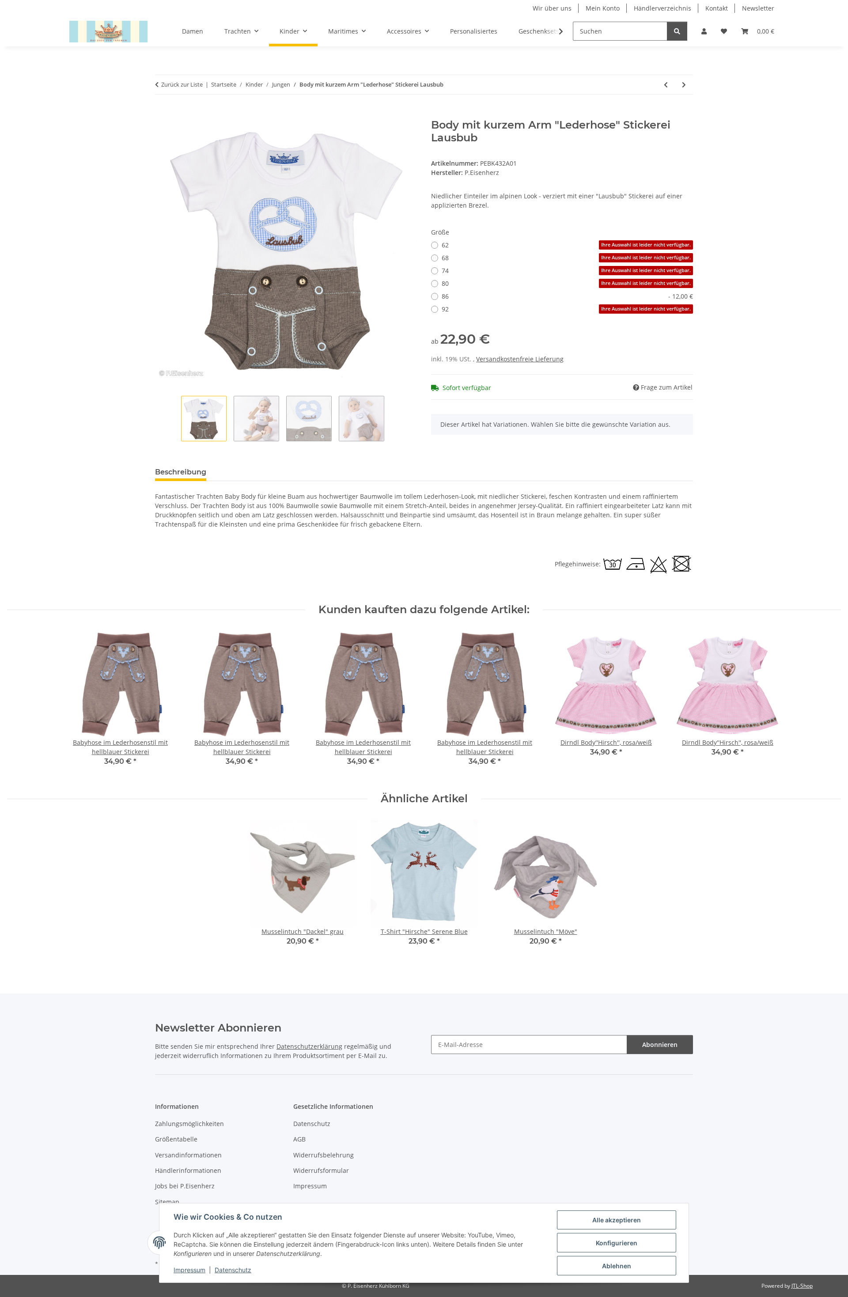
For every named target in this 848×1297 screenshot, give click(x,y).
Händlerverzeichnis (662, 8)
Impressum (189, 1270)
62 (566, 245)
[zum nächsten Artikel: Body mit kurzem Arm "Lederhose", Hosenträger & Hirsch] (684, 84)
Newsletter (758, 8)
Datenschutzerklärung (309, 1046)
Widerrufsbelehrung (323, 1155)
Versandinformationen (188, 1155)
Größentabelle (176, 1139)
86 (567, 296)
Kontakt (716, 8)
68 (566, 258)
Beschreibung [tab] (180, 472)
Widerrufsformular (321, 1170)
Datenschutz (233, 1270)
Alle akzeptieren (616, 1220)
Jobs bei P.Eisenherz (185, 1186)
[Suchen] (677, 31)
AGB (299, 1139)
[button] (704, 31)
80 (566, 283)
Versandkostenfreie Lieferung (520, 359)
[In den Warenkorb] (162, 114)
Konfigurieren (616, 1243)
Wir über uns (552, 8)
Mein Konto (603, 8)
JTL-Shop (802, 1285)
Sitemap (167, 1202)
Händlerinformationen (188, 1170)
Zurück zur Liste (182, 84)
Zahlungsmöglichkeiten (189, 1123)
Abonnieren (660, 1044)
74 (566, 270)
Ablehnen (616, 1266)
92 (566, 309)
